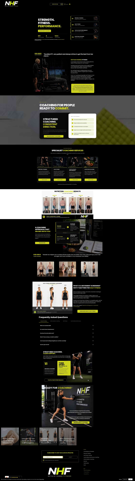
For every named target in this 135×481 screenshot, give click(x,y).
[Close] (133, 479)
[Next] (129, 54)
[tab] (44, 321)
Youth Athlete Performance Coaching (89, 457)
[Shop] (65, 4)
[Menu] (62, 4)
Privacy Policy (41, 479)
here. (78, 306)
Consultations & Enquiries (89, 451)
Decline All (125, 479)
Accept (130, 479)
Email (43, 455)
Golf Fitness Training (88, 455)
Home (85, 449)
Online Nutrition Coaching (89, 459)
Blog (84, 468)
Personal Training (87, 453)
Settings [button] (120, 479)
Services (85, 461)
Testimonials (86, 463)
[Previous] (5, 54)
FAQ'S (85, 465)
